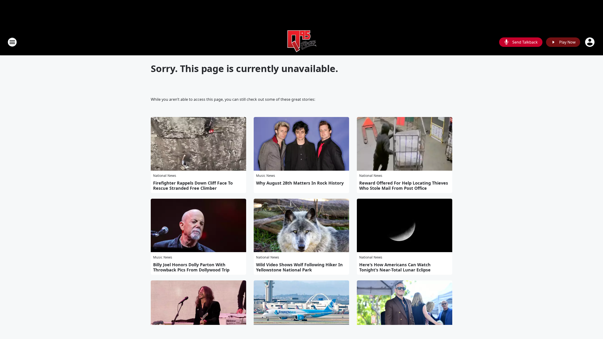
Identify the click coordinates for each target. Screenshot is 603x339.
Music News (265, 175)
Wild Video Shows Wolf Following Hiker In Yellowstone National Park (299, 267)
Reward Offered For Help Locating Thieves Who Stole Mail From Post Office (403, 185)
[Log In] (590, 42)
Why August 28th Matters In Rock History (300, 183)
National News (164, 175)
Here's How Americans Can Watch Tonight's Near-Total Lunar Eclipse (395, 267)
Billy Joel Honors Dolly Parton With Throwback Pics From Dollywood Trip (191, 267)
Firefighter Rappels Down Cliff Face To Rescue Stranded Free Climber (193, 185)
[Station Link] (301, 42)
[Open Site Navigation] (12, 42)
